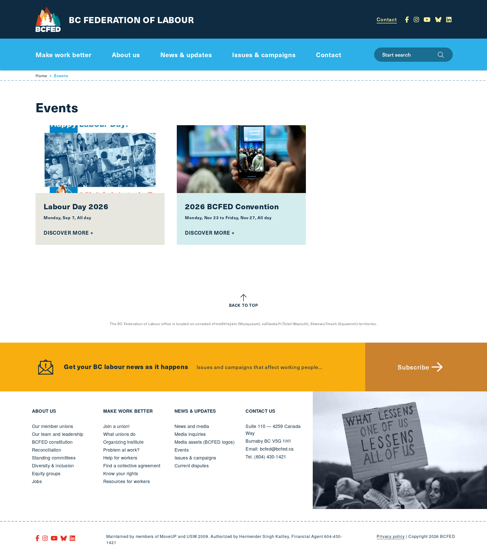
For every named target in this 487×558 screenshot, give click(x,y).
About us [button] (126, 54)
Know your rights (120, 473)
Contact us (260, 411)
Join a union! (116, 426)
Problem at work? (121, 449)
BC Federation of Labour (131, 19)
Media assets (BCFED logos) (205, 441)
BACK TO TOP (243, 305)
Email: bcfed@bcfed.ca (269, 448)
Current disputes (192, 465)
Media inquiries (190, 434)
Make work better (128, 411)
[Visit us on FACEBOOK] (408, 19)
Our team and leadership (57, 434)
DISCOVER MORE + (68, 232)
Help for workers (120, 457)
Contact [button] (328, 54)
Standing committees (54, 457)
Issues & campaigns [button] (263, 54)
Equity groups (46, 473)
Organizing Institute (123, 441)
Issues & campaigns (195, 457)
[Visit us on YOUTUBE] (428, 19)
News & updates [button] (186, 54)
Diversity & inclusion (53, 465)
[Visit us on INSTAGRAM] (417, 19)
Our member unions (52, 426)
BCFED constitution (52, 441)
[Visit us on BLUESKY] (439, 19)
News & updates (195, 411)
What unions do (119, 434)
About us (44, 411)
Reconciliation (46, 449)
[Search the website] (441, 55)
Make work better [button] (64, 54)
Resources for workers (126, 481)
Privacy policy (391, 536)
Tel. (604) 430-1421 (266, 456)
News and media (192, 426)
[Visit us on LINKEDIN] (448, 19)
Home (41, 75)
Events (182, 449)
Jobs (37, 481)
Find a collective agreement (131, 465)
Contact (387, 19)
